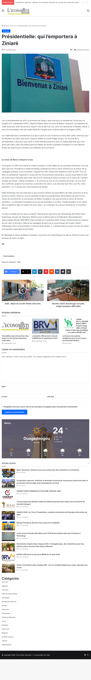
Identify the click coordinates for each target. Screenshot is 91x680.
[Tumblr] (40, 271)
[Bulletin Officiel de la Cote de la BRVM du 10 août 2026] (8, 557)
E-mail (5, 397)
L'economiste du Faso (42, 655)
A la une (13, 26)
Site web (50, 397)
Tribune (4, 641)
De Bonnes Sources (9, 602)
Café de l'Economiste (9, 594)
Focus (4, 621)
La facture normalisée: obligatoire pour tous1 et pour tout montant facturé (74, 338)
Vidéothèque (6, 645)
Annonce (5, 590)
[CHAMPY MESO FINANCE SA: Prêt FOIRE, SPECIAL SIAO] (8, 494)
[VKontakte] (57, 271)
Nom (4, 386)
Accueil (6, 26)
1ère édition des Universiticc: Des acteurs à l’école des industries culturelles (15, 338)
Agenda (4, 586)
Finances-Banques (9, 617)
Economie (5, 609)
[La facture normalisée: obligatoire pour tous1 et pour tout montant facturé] (75, 326)
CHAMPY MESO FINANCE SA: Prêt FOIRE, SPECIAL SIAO (39, 491)
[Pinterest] (45, 271)
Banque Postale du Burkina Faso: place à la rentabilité (38, 523)
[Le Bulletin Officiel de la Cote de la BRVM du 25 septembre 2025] (45, 326)
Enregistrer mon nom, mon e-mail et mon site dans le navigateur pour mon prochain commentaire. (41, 407)
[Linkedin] (34, 271)
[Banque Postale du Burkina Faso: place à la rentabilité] (8, 526)
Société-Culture (8, 637)
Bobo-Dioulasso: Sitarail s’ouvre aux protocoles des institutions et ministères (48, 470)
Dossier (4, 605)
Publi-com (5, 629)
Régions (5, 633)
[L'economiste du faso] (18, 10)
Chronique (5, 598)
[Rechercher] (88, 11)
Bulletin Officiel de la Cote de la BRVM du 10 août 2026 (38, 554)
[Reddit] (51, 271)
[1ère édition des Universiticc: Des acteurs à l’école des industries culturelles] (15, 326)
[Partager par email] (63, 271)
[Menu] (3, 11)
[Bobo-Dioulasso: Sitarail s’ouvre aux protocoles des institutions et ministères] (8, 473)
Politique (5, 625)
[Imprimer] (68, 271)
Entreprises (6, 613)
